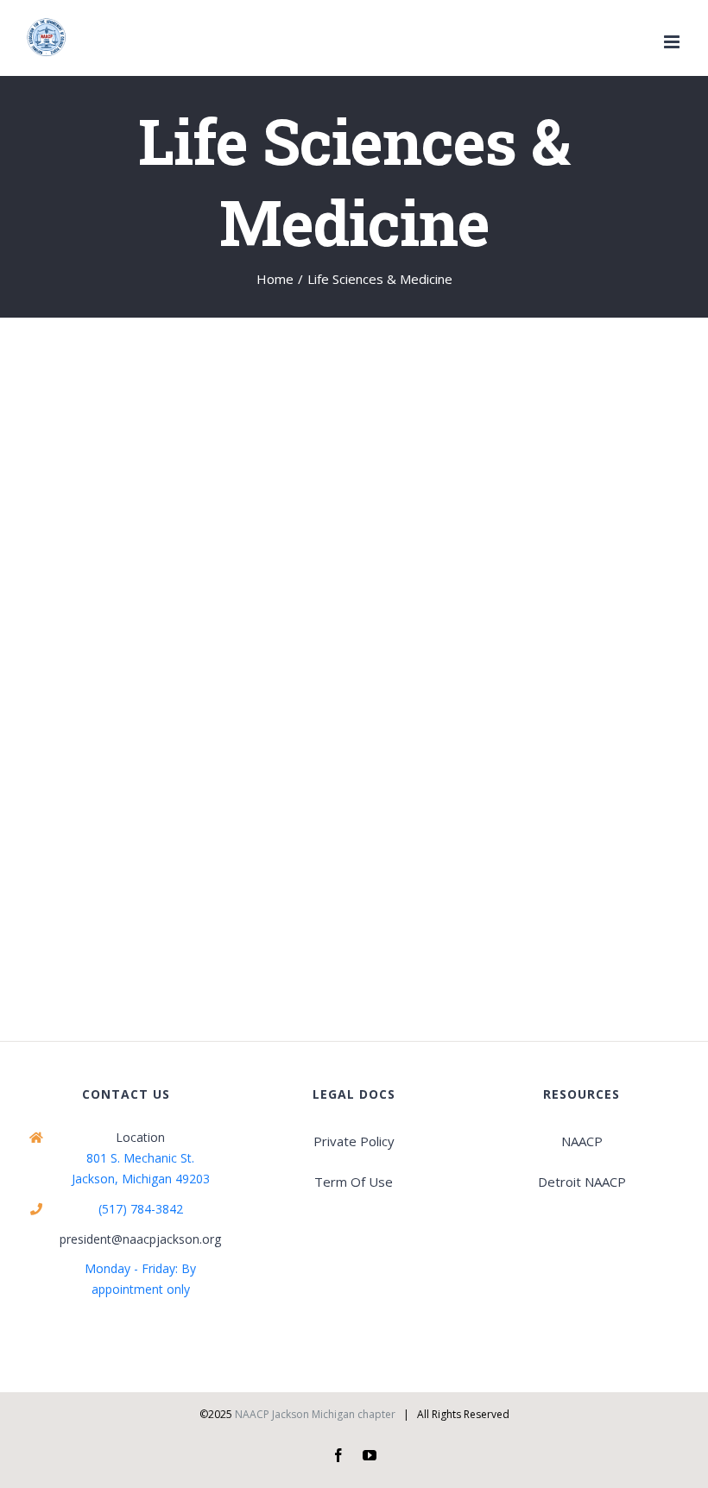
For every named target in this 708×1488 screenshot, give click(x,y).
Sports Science (156, 495)
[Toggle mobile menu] (673, 42)
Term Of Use (353, 1181)
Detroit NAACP (582, 1181)
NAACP (582, 1141)
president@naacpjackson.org (140, 1239)
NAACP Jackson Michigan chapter (315, 1414)
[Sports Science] (181, 495)
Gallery (206, 495)
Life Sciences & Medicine (128, 662)
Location (140, 1137)
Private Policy (354, 1141)
